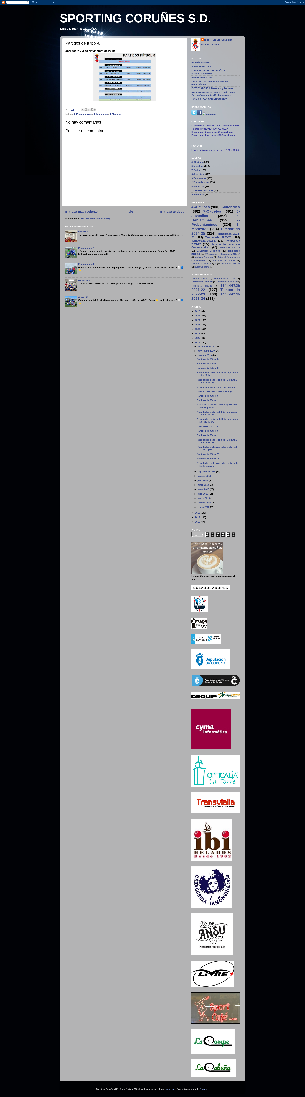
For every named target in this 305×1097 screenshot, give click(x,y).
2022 (198, 329)
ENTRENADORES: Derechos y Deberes (212, 88)
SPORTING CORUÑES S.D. (135, 18)
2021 (198, 333)
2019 (198, 342)
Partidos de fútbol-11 (208, 363)
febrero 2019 (205, 502)
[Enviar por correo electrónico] (82, 109)
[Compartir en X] (88, 109)
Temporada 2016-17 (230, 254)
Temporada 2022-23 (204, 240)
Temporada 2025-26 (218, 237)
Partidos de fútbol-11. (208, 435)
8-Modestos (197, 186)
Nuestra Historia (201, 267)
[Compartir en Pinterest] (94, 109)
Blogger (204, 1089)
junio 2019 (204, 485)
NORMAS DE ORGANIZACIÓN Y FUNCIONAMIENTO (208, 72)
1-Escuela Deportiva (202, 190)
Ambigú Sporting (204, 257)
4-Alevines (115, 114)
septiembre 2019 (207, 471)
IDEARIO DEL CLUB (202, 77)
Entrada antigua (172, 211)
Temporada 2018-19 (202, 281)
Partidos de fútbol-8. (208, 368)
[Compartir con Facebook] (91, 109)
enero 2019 (204, 507)
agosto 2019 (205, 476)
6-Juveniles (197, 174)
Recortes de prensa (224, 260)
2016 (198, 521)
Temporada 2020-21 (230, 263)
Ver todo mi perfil (210, 44)
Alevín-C (83, 297)
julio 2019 (203, 480)
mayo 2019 (204, 489)
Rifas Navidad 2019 (207, 426)
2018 (198, 513)
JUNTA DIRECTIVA (201, 66)
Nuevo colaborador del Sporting (214, 391)
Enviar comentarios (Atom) (95, 218)
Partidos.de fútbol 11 (208, 454)
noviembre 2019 (206, 351)
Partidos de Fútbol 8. (208, 458)
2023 (198, 324)
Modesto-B (84, 280)
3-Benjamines (101, 114)
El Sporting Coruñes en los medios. (216, 387)
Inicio (129, 211)
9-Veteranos (197, 194)
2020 (198, 338)
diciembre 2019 (206, 346)
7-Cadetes (196, 170)
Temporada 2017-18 (229, 247)
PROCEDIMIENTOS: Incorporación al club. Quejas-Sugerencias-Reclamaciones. (214, 93)
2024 (198, 320)
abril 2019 (203, 493)
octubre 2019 (205, 355)
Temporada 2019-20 (201, 263)
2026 (198, 311)
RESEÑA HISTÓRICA (202, 62)
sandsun (170, 1089)
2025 (198, 315)
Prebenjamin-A (86, 248)
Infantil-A (83, 231)
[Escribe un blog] (85, 109)
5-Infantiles (197, 166)
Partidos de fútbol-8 (208, 359)
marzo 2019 (204, 498)
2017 (198, 517)
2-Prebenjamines (83, 114)
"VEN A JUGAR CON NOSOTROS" (209, 99)
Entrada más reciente (81, 211)
